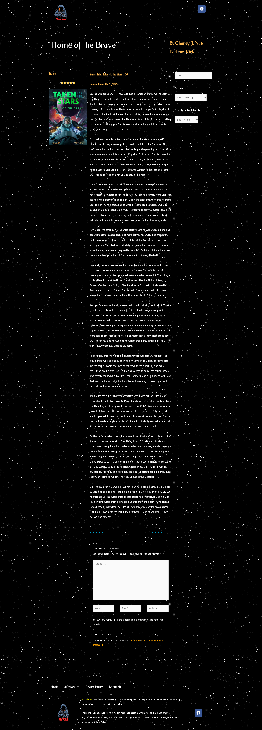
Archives (69, 687)
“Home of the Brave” (83, 45)
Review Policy (94, 687)
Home (54, 687)
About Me (115, 687)
